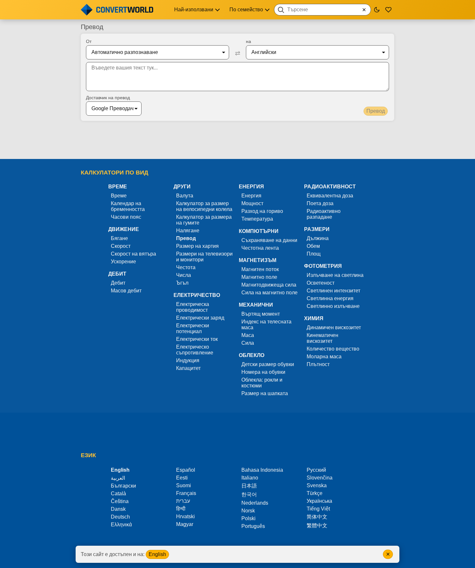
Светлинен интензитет (333, 290)
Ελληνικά (121, 524)
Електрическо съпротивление (194, 349)
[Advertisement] (237, 140)
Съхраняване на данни (269, 240)
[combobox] (322, 10)
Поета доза (320, 203)
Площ (314, 254)
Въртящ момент (260, 314)
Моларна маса (324, 356)
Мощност (252, 203)
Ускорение (123, 261)
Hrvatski (185, 516)
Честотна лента (260, 248)
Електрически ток (197, 339)
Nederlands (254, 503)
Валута (184, 195)
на (248, 41)
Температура (257, 219)
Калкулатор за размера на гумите (204, 220)
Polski (248, 518)
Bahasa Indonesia (262, 470)
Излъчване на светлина (335, 275)
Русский (316, 470)
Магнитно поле (259, 277)
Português (253, 526)
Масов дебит (126, 290)
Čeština (120, 501)
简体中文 (317, 517)
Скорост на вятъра (133, 254)
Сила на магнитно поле (269, 292)
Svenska (317, 485)
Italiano (249, 477)
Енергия (251, 195)
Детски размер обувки (267, 364)
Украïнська (319, 501)
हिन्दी (180, 508)
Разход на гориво (262, 211)
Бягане (119, 238)
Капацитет (188, 368)
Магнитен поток (260, 269)
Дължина (318, 238)
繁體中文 (317, 525)
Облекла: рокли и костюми (261, 382)
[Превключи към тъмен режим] (377, 10)
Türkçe (314, 493)
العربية (118, 478)
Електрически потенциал (192, 328)
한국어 (249, 494)
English (157, 554)
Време (119, 195)
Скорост (121, 246)
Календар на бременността (128, 206)
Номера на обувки (263, 372)
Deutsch (120, 517)
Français (186, 493)
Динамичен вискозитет (334, 327)
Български (123, 486)
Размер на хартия (197, 246)
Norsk (248, 510)
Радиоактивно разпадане (324, 214)
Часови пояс (126, 217)
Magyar (184, 524)
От (88, 41)
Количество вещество (333, 349)
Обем (313, 246)
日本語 (249, 486)
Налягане (187, 230)
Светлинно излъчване (333, 306)
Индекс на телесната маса (266, 324)
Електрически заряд (200, 318)
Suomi (183, 485)
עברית (183, 501)
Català (118, 493)
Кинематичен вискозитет (322, 338)
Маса (247, 335)
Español (185, 470)
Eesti (182, 477)
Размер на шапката (264, 393)
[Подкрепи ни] (388, 10)
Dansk (118, 509)
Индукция (187, 360)
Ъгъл (182, 283)
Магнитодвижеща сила (268, 285)
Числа (183, 275)
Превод (375, 111)
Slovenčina (319, 477)
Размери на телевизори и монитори (204, 256)
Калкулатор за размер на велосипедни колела (204, 206)
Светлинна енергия (330, 298)
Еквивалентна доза (330, 195)
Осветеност (320, 283)
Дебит (118, 283)
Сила (247, 343)
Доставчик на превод (108, 97)
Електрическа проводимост (192, 307)
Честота (185, 267)
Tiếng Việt (318, 508)
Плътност (318, 364)
